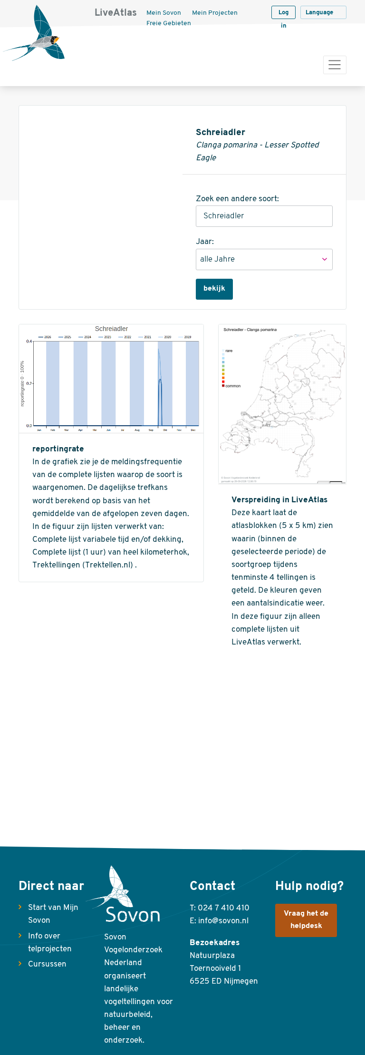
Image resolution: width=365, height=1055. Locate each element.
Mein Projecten (215, 13)
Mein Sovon (163, 13)
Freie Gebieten (168, 23)
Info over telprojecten (50, 942)
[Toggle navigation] (334, 65)
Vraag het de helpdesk (306, 920)
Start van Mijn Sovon (53, 914)
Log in (283, 14)
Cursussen (47, 964)
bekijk (214, 289)
